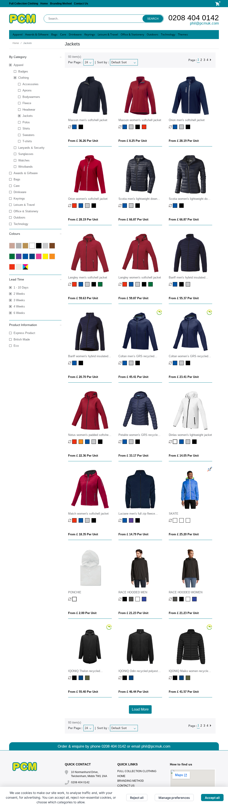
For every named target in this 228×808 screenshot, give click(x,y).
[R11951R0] (125, 520)
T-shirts (27, 141)
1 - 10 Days (21, 287)
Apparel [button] (17, 34)
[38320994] (138, 127)
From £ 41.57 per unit (184, 691)
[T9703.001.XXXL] (125, 678)
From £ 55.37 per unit (184, 298)
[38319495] (75, 127)
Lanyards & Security (31, 147)
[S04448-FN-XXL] (188, 599)
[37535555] (125, 441)
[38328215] (75, 520)
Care (17, 186)
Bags (17, 179)
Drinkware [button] (75, 34)
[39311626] (101, 284)
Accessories (30, 84)
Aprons (27, 90)
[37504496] (125, 363)
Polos (26, 122)
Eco (16, 345)
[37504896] (131, 363)
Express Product (24, 333)
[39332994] (81, 363)
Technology (21, 224)
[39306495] (175, 205)
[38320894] (131, 127)
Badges (23, 71)
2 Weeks (19, 293)
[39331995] (182, 284)
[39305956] (131, 205)
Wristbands (25, 166)
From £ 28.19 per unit (184, 140)
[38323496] (175, 127)
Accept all (212, 798)
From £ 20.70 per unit (83, 377)
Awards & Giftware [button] (37, 34)
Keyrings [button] (89, 34)
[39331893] (188, 284)
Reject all (137, 798)
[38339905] (101, 441)
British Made (22, 339)
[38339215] (75, 441)
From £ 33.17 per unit (133, 455)
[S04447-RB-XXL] (144, 599)
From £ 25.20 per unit (184, 534)
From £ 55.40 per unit (83, 691)
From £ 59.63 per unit (83, 298)
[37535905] (138, 441)
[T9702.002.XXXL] (81, 678)
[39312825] (138, 284)
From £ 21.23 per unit (133, 613)
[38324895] (88, 205)
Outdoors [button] (152, 34)
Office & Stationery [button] (132, 34)
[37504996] (138, 363)
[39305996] (138, 205)
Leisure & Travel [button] (108, 34)
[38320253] (144, 127)
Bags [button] (54, 34)
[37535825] (131, 441)
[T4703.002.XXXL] (182, 678)
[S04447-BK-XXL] (125, 599)
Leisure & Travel (24, 204)
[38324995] (94, 205)
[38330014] (175, 441)
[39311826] (88, 284)
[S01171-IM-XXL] (182, 520)
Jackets (27, 115)
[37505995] (188, 363)
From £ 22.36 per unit (83, 455)
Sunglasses (25, 154)
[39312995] (144, 284)
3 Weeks (19, 300)
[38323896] (182, 127)
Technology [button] (168, 34)
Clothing (23, 77)
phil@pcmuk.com (204, 23)
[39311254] (75, 284)
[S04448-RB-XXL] (195, 599)
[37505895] (182, 363)
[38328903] (94, 520)
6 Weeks (19, 313)
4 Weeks (19, 306)
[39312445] (131, 284)
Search (153, 18)
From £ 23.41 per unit (184, 377)
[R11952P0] (131, 520)
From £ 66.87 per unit (133, 219)
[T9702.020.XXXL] (88, 678)
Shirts (26, 128)
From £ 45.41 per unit (133, 377)
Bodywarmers (31, 97)
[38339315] (81, 441)
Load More (140, 709)
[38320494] (125, 127)
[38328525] (81, 520)
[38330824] (188, 441)
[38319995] (81, 127)
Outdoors (19, 217)
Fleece (26, 103)
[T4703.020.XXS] (188, 678)
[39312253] (125, 284)
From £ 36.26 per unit (83, 140)
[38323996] (188, 127)
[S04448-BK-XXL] (182, 599)
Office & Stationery (26, 211)
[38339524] (88, 441)
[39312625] (151, 284)
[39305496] (125, 205)
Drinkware (20, 192)
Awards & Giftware (26, 173)
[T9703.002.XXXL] (131, 678)
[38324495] (81, 205)
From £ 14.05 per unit (184, 455)
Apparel (18, 65)
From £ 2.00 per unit (82, 613)
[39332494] (75, 363)
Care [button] (63, 34)
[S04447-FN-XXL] (138, 599)
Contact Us (81, 3)
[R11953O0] (138, 520)
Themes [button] (183, 34)
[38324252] (75, 205)
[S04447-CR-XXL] (131, 599)
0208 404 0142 (193, 17)
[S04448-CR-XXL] (175, 599)
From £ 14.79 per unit (133, 534)
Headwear (28, 109)
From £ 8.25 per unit (132, 140)
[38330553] (182, 441)
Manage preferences (174, 798)
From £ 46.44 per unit (133, 691)
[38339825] (94, 441)
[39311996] (94, 284)
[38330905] (195, 441)
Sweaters (28, 135)
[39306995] (182, 205)
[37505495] (175, 363)
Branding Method (61, 3)
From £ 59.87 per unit (133, 298)
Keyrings (19, 198)
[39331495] (175, 284)
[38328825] (88, 520)
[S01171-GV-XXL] (188, 520)
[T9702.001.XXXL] (75, 678)
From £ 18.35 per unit (83, 534)
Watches (24, 160)
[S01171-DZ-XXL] (175, 520)
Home (44, 3)
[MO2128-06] (75, 599)
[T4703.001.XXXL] (175, 678)
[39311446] (81, 284)
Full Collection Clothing (23, 3)
